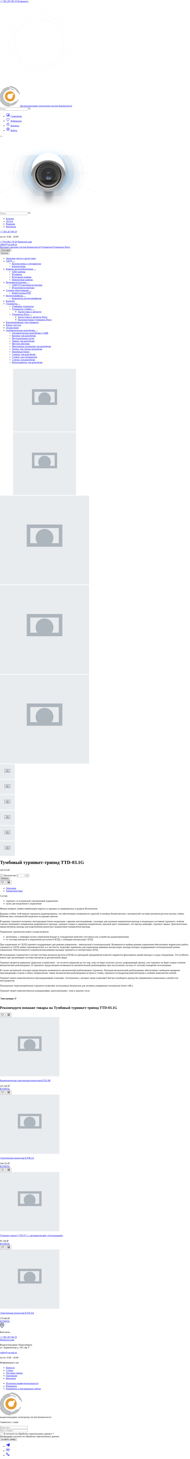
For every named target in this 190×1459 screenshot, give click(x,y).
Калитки (10, 301)
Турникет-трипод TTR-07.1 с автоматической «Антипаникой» (31, 1235)
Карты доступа (13, 325)
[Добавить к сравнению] (8, 882)
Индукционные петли (23, 338)
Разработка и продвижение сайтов (23, 1388)
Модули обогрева (21, 343)
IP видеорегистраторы (23, 287)
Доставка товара (14, 1373)
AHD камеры (18, 271)
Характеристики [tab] (14, 891)
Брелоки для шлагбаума (24, 335)
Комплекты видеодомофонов (26, 298)
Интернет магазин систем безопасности (20, 247)
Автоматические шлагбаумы (20, 330)
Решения (10, 224)
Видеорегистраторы (16, 282)
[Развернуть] (33, 309)
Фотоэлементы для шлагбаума (27, 362)
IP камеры (17, 274)
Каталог (10, 218)
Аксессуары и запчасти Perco (32, 317)
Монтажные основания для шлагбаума (31, 346)
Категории (5, 250)
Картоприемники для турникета (22, 322)
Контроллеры (19, 266)
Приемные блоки (20, 351)
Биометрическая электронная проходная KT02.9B (25, 1080)
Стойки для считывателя (24, 357)
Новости (10, 1367)
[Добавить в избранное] (2, 882)
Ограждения (12, 327)
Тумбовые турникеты (23, 306)
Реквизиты (11, 1386)
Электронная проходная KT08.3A (17, 1158)
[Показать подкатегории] (14, 261)
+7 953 (8, 241)
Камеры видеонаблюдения (19, 269)
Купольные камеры (21, 277)
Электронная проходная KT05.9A (17, 1313)
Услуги (9, 221)
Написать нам (25, 241)
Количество (10, 875)
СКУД (9, 261)
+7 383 (8, 1)
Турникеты (46, 247)
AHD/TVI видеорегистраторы (27, 285)
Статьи (9, 1370)
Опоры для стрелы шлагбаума (27, 349)
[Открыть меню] (1, 136)
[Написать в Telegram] (8, 1446)
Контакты (11, 226)
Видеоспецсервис (46, 106)
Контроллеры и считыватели (26, 263)
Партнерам (11, 1375)
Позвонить (22, 1)
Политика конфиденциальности (22, 1383)
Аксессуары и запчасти (29, 311)
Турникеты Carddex (22, 309)
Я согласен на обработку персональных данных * (29, 1433)
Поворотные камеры (22, 279)
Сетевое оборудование (17, 290)
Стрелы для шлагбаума (23, 359)
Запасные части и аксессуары (21, 258)
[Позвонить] (8, 1455)
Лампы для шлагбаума (23, 341)
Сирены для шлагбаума (23, 354)
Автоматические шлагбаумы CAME (30, 333)
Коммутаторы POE (21, 293)
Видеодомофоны (15, 295)
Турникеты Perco (61, 247)
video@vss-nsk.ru (8, 244)
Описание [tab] (11, 888)
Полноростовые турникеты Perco (35, 319)
